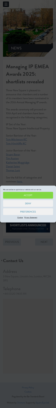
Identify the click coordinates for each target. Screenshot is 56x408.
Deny (28, 203)
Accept (28, 195)
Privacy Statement (30, 217)
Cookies (20, 217)
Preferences (28, 211)
